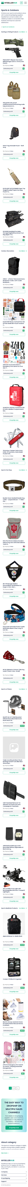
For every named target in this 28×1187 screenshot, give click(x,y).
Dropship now (14, 72)
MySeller (7, 1160)
